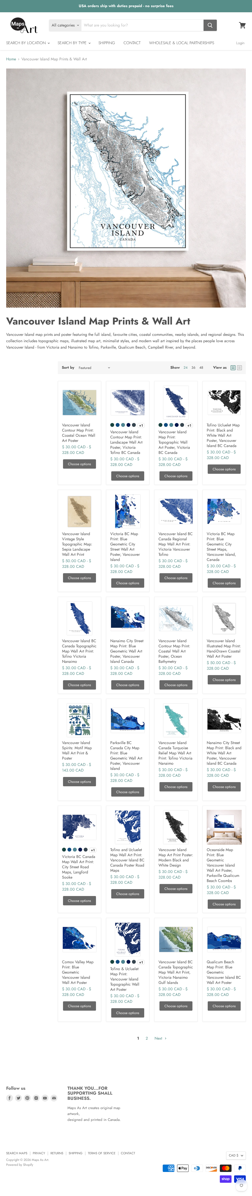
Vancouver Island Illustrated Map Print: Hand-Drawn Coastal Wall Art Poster (224, 648)
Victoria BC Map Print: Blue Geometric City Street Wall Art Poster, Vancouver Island (125, 546)
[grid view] (233, 367)
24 (186, 367)
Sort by (68, 368)
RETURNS (56, 1153)
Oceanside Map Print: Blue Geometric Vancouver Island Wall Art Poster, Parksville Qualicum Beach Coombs (223, 865)
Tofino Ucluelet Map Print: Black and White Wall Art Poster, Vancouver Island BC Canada (223, 435)
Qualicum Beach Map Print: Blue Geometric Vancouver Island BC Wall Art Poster (224, 972)
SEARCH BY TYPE (73, 43)
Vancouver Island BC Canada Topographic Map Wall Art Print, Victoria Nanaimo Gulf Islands (175, 972)
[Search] (210, 25)
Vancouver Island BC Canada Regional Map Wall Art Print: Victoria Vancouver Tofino (175, 544)
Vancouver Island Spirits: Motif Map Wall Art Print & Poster (77, 750)
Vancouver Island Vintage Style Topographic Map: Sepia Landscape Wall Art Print (77, 544)
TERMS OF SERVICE (101, 1153)
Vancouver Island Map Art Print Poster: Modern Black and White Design (175, 857)
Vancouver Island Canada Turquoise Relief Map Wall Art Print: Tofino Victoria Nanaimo (175, 753)
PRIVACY (39, 1153)
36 (193, 367)
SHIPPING (106, 43)
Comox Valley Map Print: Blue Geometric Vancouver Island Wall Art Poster (78, 972)
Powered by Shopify (19, 1164)
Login (240, 43)
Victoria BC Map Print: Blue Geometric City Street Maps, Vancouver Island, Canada (221, 546)
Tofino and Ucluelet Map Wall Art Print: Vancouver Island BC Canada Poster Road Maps (127, 860)
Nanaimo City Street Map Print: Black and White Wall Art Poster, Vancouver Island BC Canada (224, 753)
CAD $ (233, 1155)
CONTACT (132, 43)
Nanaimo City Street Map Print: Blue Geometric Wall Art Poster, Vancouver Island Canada (126, 651)
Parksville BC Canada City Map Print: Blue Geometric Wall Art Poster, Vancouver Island (126, 755)
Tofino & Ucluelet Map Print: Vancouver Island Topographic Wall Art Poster (124, 979)
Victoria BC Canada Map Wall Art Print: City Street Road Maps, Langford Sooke (78, 867)
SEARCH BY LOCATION (26, 43)
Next (159, 1038)
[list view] (239, 367)
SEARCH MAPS (16, 1153)
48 (201, 367)
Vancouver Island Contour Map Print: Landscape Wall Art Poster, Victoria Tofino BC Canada (126, 442)
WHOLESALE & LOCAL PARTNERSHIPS (181, 43)
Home (11, 59)
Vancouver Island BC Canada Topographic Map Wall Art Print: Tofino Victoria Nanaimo (79, 651)
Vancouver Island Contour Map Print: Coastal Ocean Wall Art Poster (78, 432)
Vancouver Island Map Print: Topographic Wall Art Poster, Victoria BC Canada (174, 442)
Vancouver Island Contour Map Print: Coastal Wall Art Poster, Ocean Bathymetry (174, 651)
